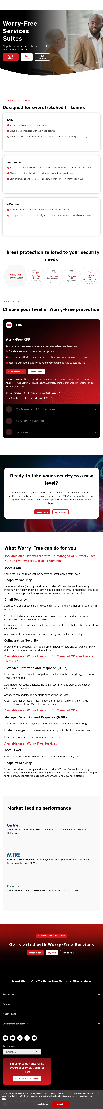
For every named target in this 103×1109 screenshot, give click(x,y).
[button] (22, 1052)
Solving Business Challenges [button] (42, 393)
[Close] (99, 1094)
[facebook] (12, 1038)
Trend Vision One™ (25, 981)
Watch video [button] (11, 57)
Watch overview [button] (13, 393)
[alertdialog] (51, 1099)
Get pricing (42, 57)
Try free (25, 56)
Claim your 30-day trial (26, 1077)
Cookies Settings (41, 1104)
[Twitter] (20, 1038)
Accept (60, 1104)
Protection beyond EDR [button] (36, 398)
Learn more (42, 512)
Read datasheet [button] (16, 372)
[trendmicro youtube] (34, 1038)
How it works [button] (12, 398)
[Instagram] (27, 1038)
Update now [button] (60, 512)
